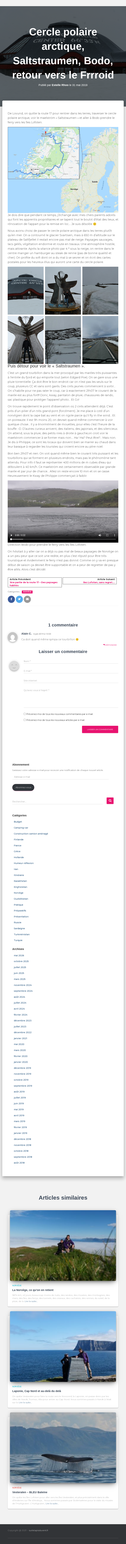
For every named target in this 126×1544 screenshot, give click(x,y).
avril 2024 (19, 1008)
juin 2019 (19, 1103)
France (17, 845)
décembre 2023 (23, 1020)
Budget (18, 821)
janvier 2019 (20, 1133)
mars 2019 (19, 1121)
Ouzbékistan (21, 898)
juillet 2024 (20, 1002)
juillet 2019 (20, 1097)
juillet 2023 (20, 1026)
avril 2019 (19, 1115)
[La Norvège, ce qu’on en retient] (63, 1245)
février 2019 (20, 1127)
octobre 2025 (21, 961)
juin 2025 (19, 973)
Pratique (18, 904)
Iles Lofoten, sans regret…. (99, 582)
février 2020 (21, 1056)
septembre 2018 (23, 1157)
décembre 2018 (22, 1139)
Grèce (17, 851)
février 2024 (20, 1014)
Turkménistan (22, 934)
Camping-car (21, 827)
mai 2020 (19, 1044)
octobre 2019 (21, 1079)
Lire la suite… (31, 1301)
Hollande (19, 857)
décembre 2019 (22, 1068)
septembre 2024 (23, 991)
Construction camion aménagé (31, 833)
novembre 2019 (22, 1073)
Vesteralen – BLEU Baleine (29, 1492)
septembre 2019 (23, 1085)
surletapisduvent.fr (38, 1530)
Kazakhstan (20, 881)
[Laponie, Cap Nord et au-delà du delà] (63, 1346)
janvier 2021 (20, 1038)
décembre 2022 (23, 1032)
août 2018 (19, 1162)
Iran (16, 869)
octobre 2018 (21, 1151)
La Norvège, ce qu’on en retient (32, 1290)
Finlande (19, 839)
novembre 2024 (23, 985)
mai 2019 (19, 1109)
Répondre (111, 645)
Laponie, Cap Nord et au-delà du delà (36, 1391)
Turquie (18, 940)
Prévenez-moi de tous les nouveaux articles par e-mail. (55, 720)
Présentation (21, 916)
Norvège (27, 592)
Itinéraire (19, 875)
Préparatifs (20, 910)
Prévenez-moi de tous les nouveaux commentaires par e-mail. (59, 714)
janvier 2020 (21, 1062)
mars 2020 (20, 1050)
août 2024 (19, 997)
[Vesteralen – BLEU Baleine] (63, 1447)
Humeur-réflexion (24, 863)
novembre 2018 (22, 1145)
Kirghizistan (20, 887)
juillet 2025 (20, 967)
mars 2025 (20, 979)
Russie (17, 922)
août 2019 (19, 1091)
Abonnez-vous (23, 787)
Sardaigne (19, 928)
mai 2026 (19, 955)
